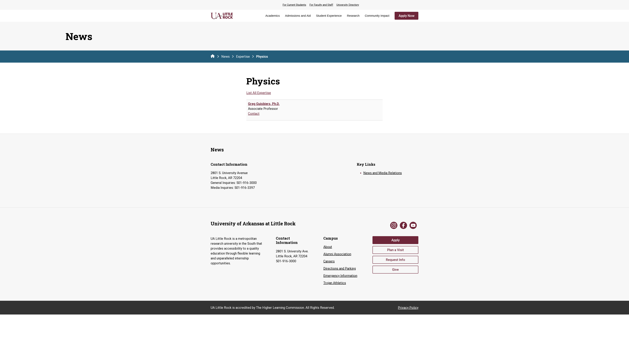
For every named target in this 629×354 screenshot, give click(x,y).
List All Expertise (258, 93)
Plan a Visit (395, 250)
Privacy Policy (408, 308)
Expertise (243, 57)
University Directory (347, 4)
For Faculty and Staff (321, 4)
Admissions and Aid (298, 15)
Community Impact (377, 15)
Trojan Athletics (334, 283)
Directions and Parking (339, 268)
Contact (253, 114)
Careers (329, 261)
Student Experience (329, 15)
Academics (272, 15)
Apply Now (406, 16)
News (225, 57)
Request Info (395, 260)
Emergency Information (340, 276)
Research (353, 15)
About (327, 247)
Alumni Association (337, 254)
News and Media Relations (382, 173)
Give (395, 270)
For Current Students (294, 4)
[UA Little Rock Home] (213, 56)
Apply (395, 240)
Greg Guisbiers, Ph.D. (264, 104)
